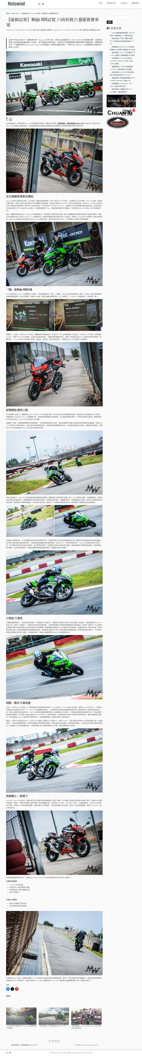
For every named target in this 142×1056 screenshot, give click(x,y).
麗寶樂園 (93, 30)
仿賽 (80, 30)
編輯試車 (50, 30)
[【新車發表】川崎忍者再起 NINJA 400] (54, 1016)
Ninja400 (75, 30)
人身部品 (123, 3)
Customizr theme (87, 1053)
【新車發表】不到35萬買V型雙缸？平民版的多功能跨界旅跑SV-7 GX (122, 41)
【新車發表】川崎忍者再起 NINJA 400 (70, 123)
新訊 (100, 3)
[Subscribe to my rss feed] (40, 3)
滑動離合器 (85, 30)
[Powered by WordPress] (69, 1052)
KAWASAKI (15, 13)
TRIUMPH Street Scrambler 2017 (87, 1045)
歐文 (99, 30)
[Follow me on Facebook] (43, 3)
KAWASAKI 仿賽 (30, 30)
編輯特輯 (135, 3)
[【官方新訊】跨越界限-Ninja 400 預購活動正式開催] (21, 1016)
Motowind (16, 4)
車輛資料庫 (111, 3)
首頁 (7, 13)
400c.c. (59, 30)
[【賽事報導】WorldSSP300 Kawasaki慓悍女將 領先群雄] (86, 1016)
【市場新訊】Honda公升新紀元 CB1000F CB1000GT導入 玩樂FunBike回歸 (121, 61)
